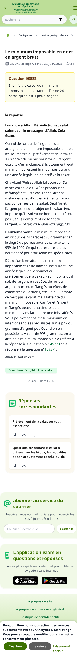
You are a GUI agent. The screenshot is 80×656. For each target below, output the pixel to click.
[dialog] (38, 638)
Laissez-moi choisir (61, 648)
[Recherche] (73, 19)
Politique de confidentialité (40, 617)
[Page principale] (8, 35)
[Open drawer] (75, 8)
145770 (54, 344)
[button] (14, 435)
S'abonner (66, 528)
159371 (50, 349)
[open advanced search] (61, 19)
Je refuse (40, 646)
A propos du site (40, 601)
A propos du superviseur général (40, 609)
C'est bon (15, 646)
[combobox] (31, 19)
